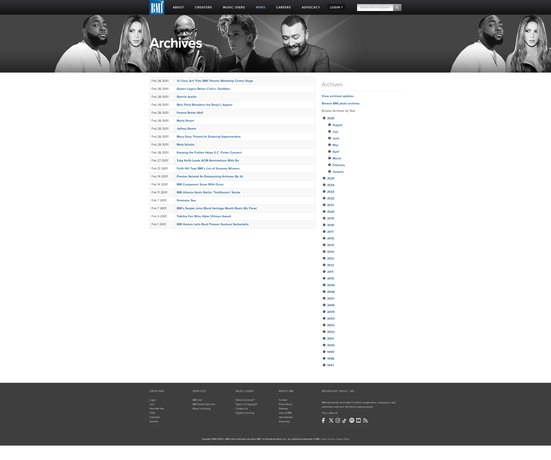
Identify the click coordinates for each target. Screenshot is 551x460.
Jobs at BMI (285, 412)
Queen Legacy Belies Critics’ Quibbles (203, 89)
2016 (330, 238)
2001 (330, 338)
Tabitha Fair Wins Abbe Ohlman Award (204, 216)
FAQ (152, 412)
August (337, 125)
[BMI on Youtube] (359, 420)
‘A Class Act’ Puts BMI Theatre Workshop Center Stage (215, 81)
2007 (330, 298)
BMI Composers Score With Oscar (200, 184)
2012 (330, 265)
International (285, 417)
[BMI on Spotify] (352, 420)
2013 (330, 258)
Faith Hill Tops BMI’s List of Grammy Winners (208, 168)
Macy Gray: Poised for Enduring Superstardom (209, 136)
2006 (331, 305)
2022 (330, 198)
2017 (330, 232)
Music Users (245, 391)
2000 (331, 345)
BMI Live (197, 399)
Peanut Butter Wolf (190, 113)
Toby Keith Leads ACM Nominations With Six (208, 160)
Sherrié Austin (187, 97)
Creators (157, 391)
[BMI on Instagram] (339, 420)
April (336, 152)
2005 (331, 312)
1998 (330, 359)
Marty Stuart (185, 121)
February (339, 165)
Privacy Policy (342, 439)
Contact (283, 399)
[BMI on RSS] (366, 420)
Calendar (155, 417)
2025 (330, 178)
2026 (330, 118)
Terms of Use (327, 439)
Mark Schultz (186, 144)
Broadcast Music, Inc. (338, 391)
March (337, 158)
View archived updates (338, 96)
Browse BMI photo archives (341, 103)
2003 (330, 325)
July (335, 132)
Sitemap (283, 408)
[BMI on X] (332, 420)
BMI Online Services (204, 404)
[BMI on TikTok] (345, 420)
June (336, 138)
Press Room (285, 404)
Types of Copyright (246, 404)
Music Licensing (201, 408)
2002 (330, 332)
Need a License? (245, 399)
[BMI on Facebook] (325, 420)
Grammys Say (186, 200)
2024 (330, 185)
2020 (330, 212)
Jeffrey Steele (186, 129)
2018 (330, 225)
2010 (330, 278)
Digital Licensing (245, 412)
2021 (330, 205)
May (335, 145)
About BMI (286, 391)
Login (153, 399)
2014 (330, 252)
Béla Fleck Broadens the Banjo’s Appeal (204, 105)
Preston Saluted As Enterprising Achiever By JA (210, 176)
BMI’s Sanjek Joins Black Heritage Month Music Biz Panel (217, 208)
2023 (330, 192)
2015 (330, 245)
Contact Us (242, 408)
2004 (330, 318)
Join (152, 404)
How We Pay (157, 408)
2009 (331, 285)
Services (199, 391)
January (338, 172)
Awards (154, 421)
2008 (330, 292)
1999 (330, 352)
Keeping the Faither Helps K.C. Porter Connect (209, 152)
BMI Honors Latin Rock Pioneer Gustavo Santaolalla (213, 224)
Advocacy (284, 421)
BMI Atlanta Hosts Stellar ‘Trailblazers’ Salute (208, 192)
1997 (330, 365)
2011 (330, 272)
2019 (330, 218)
